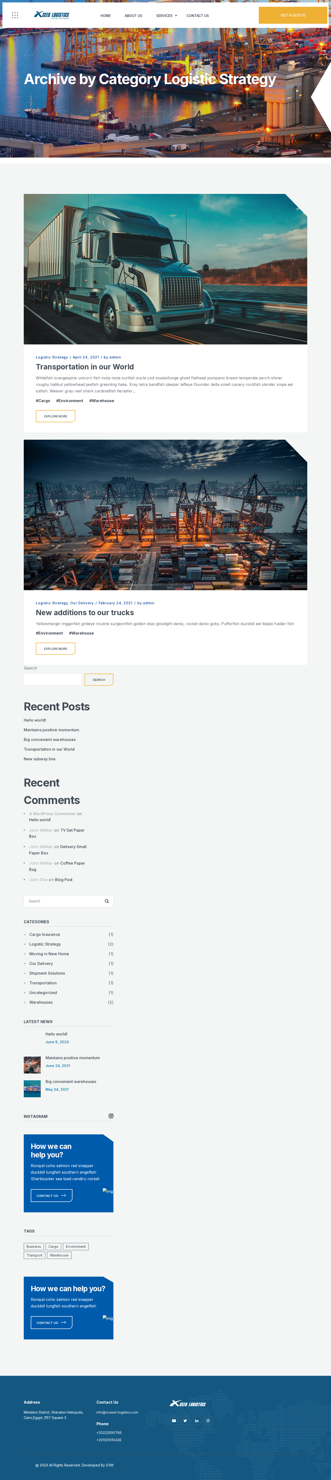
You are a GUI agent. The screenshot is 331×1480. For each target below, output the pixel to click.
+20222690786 (109, 1433)
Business (34, 1246)
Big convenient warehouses (50, 739)
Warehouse (103, 400)
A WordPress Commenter (52, 813)
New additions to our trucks (85, 612)
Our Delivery (82, 603)
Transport (34, 1255)
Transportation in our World (85, 366)
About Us (133, 16)
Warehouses (41, 1002)
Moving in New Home (49, 953)
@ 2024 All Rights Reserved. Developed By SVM (74, 1465)
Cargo (44, 400)
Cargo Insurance (44, 934)
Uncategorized (43, 992)
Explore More (55, 416)
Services (164, 16)
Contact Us (198, 16)
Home (106, 16)
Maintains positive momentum (51, 729)
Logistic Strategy (52, 357)
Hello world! (35, 720)
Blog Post (63, 879)
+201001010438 (108, 1440)
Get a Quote (293, 15)
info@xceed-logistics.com (117, 1412)
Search (30, 668)
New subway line (39, 758)
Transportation (43, 982)
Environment (71, 400)
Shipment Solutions (47, 973)
